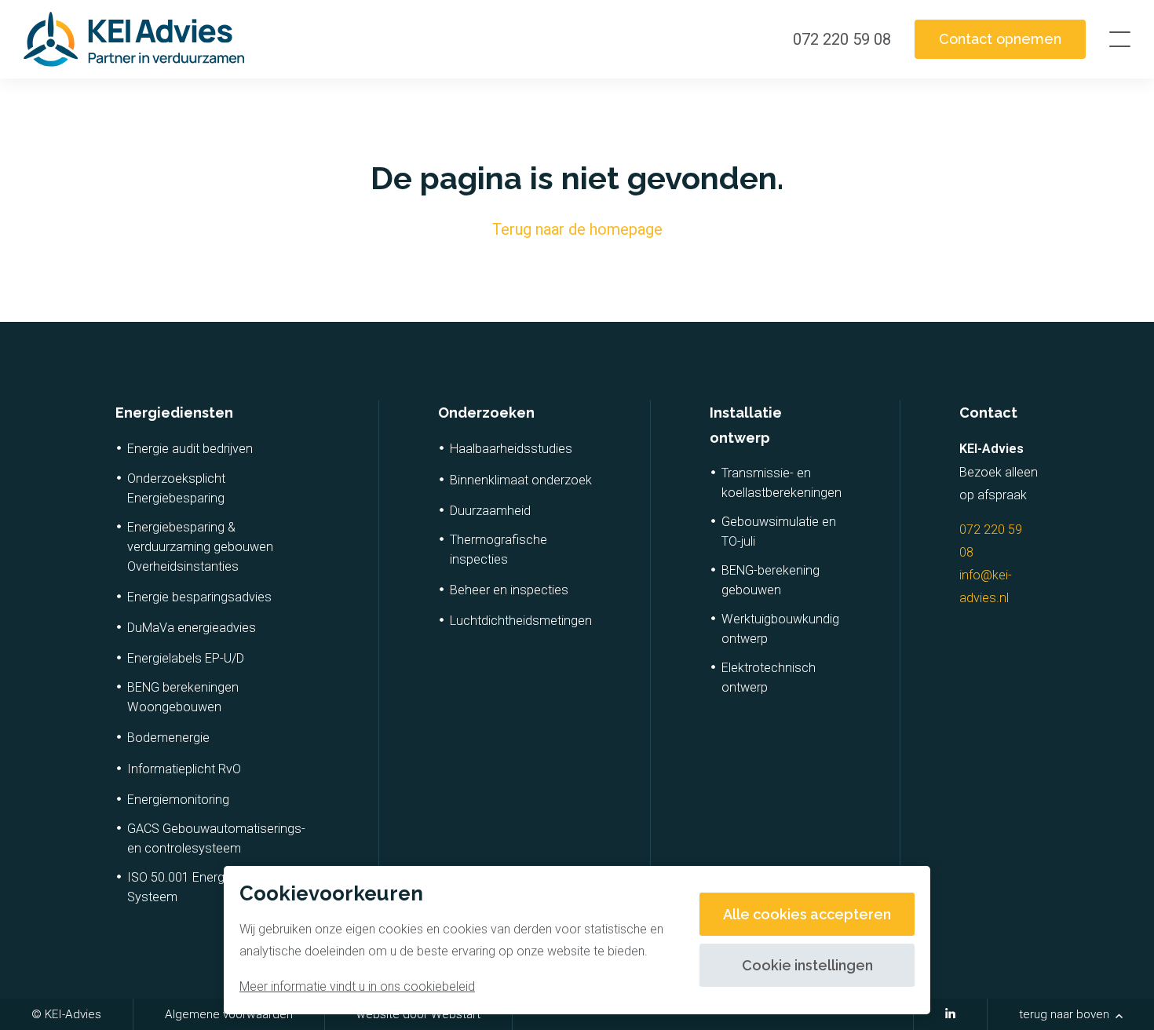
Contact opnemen (1000, 39)
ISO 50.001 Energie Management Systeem (219, 887)
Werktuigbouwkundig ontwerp (780, 629)
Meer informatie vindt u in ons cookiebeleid (357, 986)
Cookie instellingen (807, 965)
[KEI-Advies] (134, 39)
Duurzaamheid (490, 510)
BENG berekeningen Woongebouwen (183, 697)
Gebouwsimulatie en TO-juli (778, 531)
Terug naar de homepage (577, 229)
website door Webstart (418, 1014)
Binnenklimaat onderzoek (521, 480)
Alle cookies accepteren (807, 914)
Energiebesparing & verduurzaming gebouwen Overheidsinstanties (200, 547)
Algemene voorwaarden (229, 1014)
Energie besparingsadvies (199, 597)
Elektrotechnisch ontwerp (768, 677)
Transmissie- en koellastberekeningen (781, 483)
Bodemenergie (168, 737)
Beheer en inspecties (509, 590)
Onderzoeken (486, 412)
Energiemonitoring (178, 799)
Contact (988, 412)
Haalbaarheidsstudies (511, 448)
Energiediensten (174, 412)
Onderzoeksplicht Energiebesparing (176, 488)
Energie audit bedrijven (190, 448)
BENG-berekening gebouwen (770, 580)
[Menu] (1119, 39)
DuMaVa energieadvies (191, 627)
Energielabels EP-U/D (185, 658)
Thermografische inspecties (498, 549)
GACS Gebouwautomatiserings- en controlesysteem (216, 838)
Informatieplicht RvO (184, 769)
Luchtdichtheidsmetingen (521, 620)
